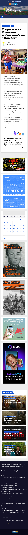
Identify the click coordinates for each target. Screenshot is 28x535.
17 (4, 228)
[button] (25, 16)
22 (20, 228)
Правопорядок (13, 416)
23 (23, 228)
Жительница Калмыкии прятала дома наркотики (12, 420)
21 (17, 228)
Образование (7, 445)
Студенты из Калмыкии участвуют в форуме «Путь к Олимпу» (9, 142)
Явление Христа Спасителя (9, 398)
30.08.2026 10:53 (9, 438)
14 (17, 225)
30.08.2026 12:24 (9, 405)
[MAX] (15, 134)
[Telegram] (23, 134)
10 (4, 225)
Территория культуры (14, 431)
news (9, 42)
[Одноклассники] (20, 134)
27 (14, 231)
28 (17, 231)
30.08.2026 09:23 (9, 453)
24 (4, 231)
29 (20, 231)
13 (14, 225)
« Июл (4, 238)
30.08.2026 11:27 (9, 422)
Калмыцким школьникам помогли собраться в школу (13, 451)
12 (10, 225)
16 (23, 225)
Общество (12, 396)
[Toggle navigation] (14, 17)
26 (10, 231)
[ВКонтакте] (17, 134)
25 (7, 231)
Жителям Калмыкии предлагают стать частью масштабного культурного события (13, 436)
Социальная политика (8, 447)
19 (10, 228)
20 (14, 228)
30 (23, 231)
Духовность (6, 396)
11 (7, 225)
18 (7, 228)
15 (20, 225)
